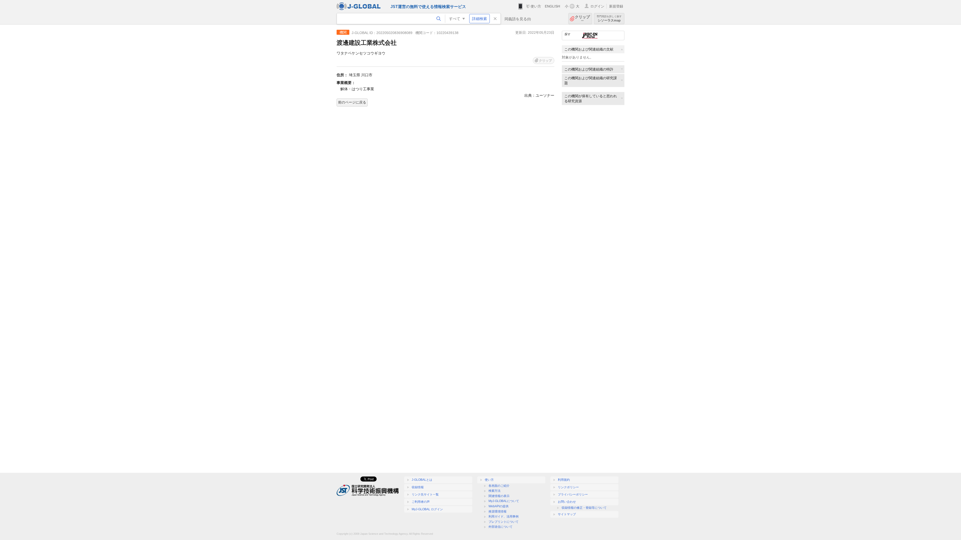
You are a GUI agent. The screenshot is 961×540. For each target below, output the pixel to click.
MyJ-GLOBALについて (504, 501)
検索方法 (495, 490)
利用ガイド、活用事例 (504, 516)
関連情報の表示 (499, 496)
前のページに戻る (352, 102)
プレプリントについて (504, 522)
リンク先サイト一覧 (425, 494)
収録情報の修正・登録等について (584, 508)
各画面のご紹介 (499, 486)
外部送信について (501, 526)
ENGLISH (552, 6)
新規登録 (616, 6)
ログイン (597, 6)
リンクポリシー (568, 487)
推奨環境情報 (498, 511)
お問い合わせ (567, 502)
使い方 (536, 6)
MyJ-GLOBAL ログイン (427, 509)
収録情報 (418, 487)
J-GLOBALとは (422, 480)
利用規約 (564, 480)
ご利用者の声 (421, 502)
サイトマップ (567, 514)
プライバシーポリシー (573, 494)
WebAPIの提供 (499, 506)
